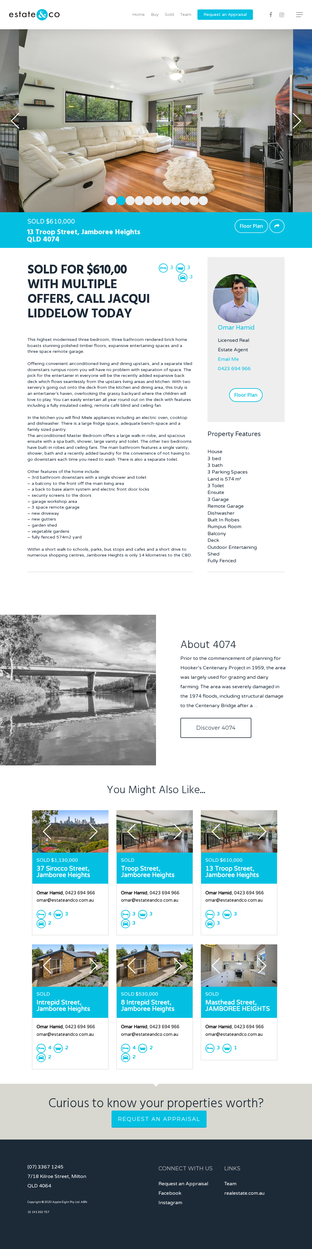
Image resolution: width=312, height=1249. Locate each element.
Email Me (228, 359)
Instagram (170, 1203)
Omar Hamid (236, 327)
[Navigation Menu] (299, 15)
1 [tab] (110, 200)
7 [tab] (165, 200)
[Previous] (15, 120)
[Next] (296, 120)
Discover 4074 (216, 728)
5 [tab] (147, 200)
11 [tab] (202, 200)
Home (138, 14)
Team (185, 14)
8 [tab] (174, 200)
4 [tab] (138, 200)
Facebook (169, 1193)
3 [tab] (129, 200)
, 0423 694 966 (66, 893)
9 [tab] (183, 200)
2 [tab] (119, 200)
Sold (169, 14)
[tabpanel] (156, 120)
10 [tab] (193, 200)
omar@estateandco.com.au (65, 900)
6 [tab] (156, 200)
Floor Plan (251, 226)
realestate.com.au (244, 1193)
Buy (155, 14)
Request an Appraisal (225, 14)
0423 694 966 (234, 369)
